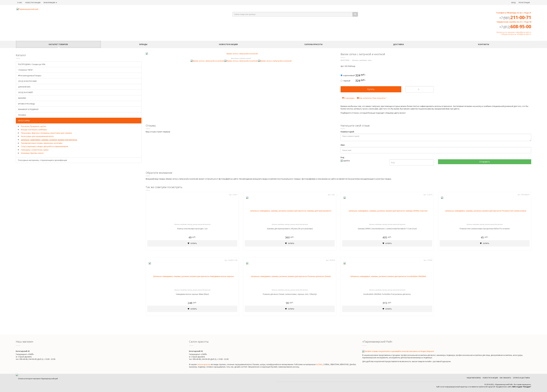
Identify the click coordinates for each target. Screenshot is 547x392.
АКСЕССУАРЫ (345, 60)
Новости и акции (228, 44)
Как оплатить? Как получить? (372, 98)
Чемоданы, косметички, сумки (34, 149)
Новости (32, 2)
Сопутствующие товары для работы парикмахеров (44, 146)
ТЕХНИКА (22, 115)
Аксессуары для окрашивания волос (37, 136)
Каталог (58, 44)
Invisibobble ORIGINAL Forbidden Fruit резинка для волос (387, 294)
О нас (19, 2)
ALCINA (319, 364)
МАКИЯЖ (22, 98)
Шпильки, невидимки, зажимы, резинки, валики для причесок (49, 139)
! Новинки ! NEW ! (25, 70)
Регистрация (524, 2)
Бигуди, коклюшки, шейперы (34, 129)
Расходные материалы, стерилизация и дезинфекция (42, 160)
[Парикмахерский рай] (121, 9)
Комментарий (347, 131)
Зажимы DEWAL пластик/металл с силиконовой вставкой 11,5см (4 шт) (387, 228)
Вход (513, 2)
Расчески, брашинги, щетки (33, 126)
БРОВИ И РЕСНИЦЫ (26, 103)
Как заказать (505, 378)
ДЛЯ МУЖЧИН (24, 86)
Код (342, 157)
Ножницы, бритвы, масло (32, 153)
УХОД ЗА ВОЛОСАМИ (27, 81)
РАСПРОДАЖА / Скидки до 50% (31, 64)
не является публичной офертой (482, 387)
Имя (343, 145)
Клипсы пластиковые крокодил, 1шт (192, 228)
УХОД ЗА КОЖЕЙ (25, 92)
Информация (50, 2)
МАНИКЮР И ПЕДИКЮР (28, 109)
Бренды (143, 44)
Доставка (398, 44)
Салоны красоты (313, 44)
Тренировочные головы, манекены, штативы (41, 143)
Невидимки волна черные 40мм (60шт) (192, 294)
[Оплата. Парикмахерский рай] (37, 378)
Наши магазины (474, 378)
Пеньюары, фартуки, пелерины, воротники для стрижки (46, 133)
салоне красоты (204, 364)
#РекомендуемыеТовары (29, 75)
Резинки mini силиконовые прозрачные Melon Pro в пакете (485, 228)
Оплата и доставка (521, 378)
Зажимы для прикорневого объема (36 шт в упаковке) (290, 228)
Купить (193, 243)
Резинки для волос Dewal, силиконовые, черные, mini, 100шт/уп (290, 294)
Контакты (483, 44)
